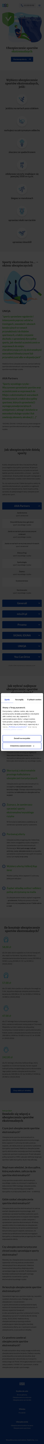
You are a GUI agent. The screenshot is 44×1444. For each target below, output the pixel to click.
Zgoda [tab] (7, 700)
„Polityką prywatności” (17, 727)
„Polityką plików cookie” (13, 730)
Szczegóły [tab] (19, 700)
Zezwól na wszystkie (22, 738)
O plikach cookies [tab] (34, 700)
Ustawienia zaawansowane (20, 746)
